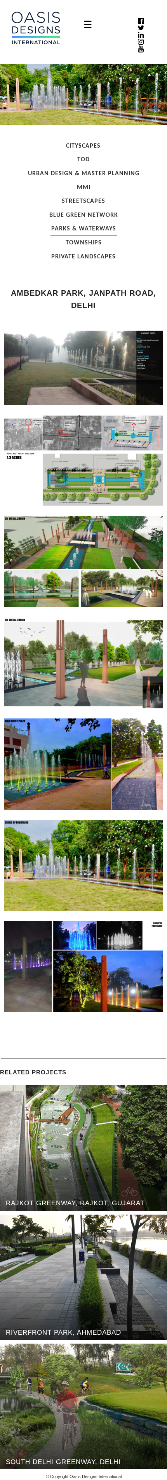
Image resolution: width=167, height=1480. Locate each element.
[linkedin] (141, 34)
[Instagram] (141, 41)
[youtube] (141, 48)
